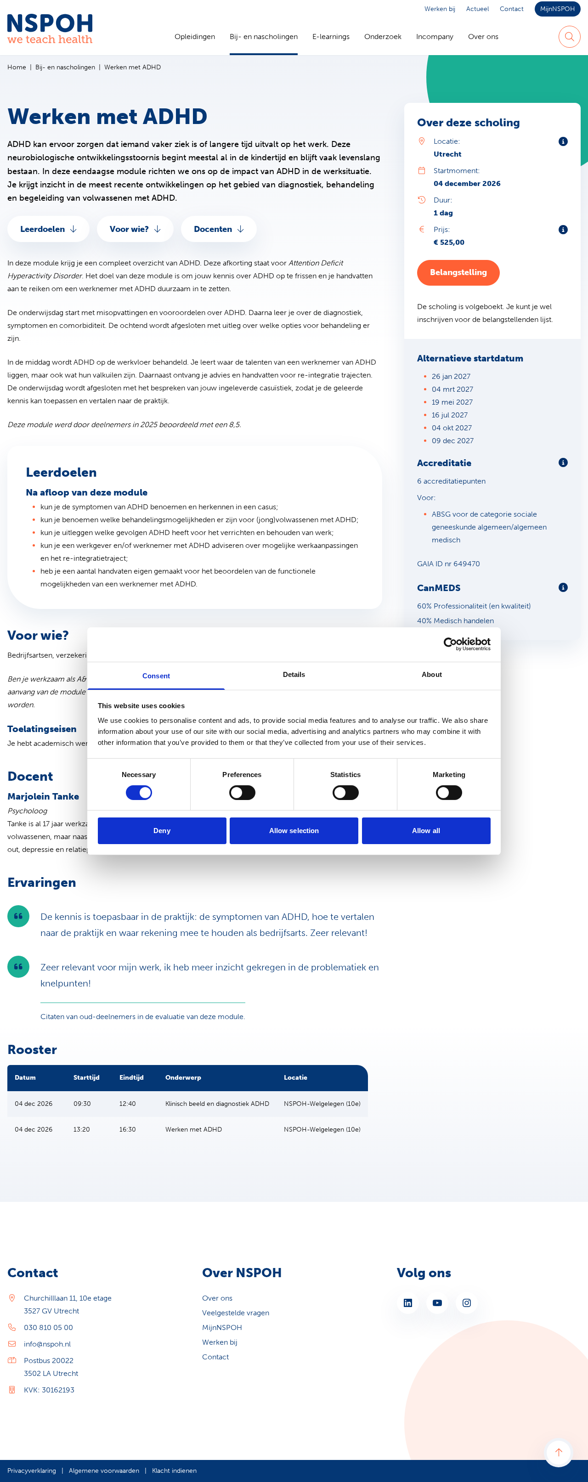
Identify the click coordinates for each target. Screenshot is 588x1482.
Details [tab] (294, 674)
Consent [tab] (156, 675)
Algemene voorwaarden (104, 1471)
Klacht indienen (174, 1471)
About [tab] (432, 674)
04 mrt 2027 (452, 389)
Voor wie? (129, 229)
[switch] (242, 792)
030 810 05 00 (48, 1327)
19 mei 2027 (452, 402)
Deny (161, 830)
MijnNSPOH (557, 9)
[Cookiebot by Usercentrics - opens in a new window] (450, 644)
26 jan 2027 (451, 376)
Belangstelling (458, 272)
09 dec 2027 (453, 440)
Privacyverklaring (31, 1471)
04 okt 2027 (452, 427)
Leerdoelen (42, 229)
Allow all (426, 830)
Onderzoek (382, 36)
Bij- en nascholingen (264, 36)
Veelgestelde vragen (235, 1312)
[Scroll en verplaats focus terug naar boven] (558, 1452)
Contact (512, 9)
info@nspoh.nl (47, 1344)
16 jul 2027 (450, 415)
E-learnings (331, 36)
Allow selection (294, 830)
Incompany (434, 36)
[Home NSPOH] (49, 36)
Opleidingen (195, 36)
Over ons (483, 36)
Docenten (213, 229)
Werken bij (439, 9)
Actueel (477, 9)
